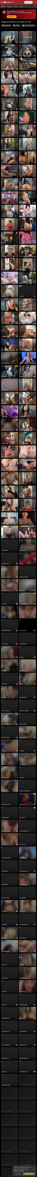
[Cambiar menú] (2, 2)
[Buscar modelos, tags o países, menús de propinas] (34, 6)
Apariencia (7, 25)
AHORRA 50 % (11, 16)
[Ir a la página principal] (11, 2)
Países (17, 25)
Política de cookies (19, 1170)
